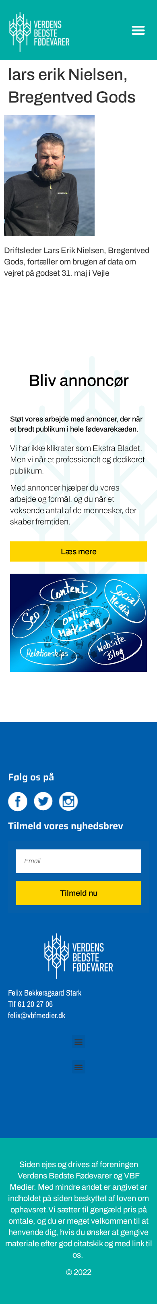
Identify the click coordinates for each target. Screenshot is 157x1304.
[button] (138, 30)
